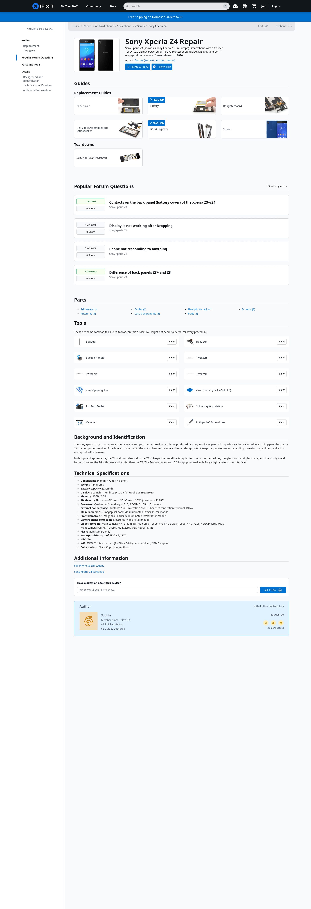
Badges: (277, 614)
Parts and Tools (30, 64)
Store (113, 6)
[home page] (43, 6)
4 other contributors (272, 606)
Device (76, 26)
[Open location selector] (244, 6)
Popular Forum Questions (37, 57)
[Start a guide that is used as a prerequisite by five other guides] (281, 623)
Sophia (139, 60)
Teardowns (84, 144)
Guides (25, 40)
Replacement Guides (92, 92)
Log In (276, 6)
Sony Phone (124, 26)
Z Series (140, 26)
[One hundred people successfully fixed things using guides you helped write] (266, 623)
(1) (88, 309)
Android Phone (104, 26)
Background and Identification (33, 78)
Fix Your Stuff (69, 6)
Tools (80, 323)
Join (263, 6)
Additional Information (37, 90)
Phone (87, 26)
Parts (80, 300)
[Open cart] (254, 6)
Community (93, 6)
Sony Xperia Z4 (40, 29)
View (172, 341)
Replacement (31, 46)
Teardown (29, 51)
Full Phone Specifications (89, 565)
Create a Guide (140, 67)
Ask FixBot (270, 590)
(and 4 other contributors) (159, 60)
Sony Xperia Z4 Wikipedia (89, 571)
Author (85, 606)
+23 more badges (275, 627)
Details (25, 71)
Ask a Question (279, 186)
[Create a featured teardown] (273, 623)
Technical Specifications (37, 85)
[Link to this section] (72, 438)
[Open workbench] (235, 6)
